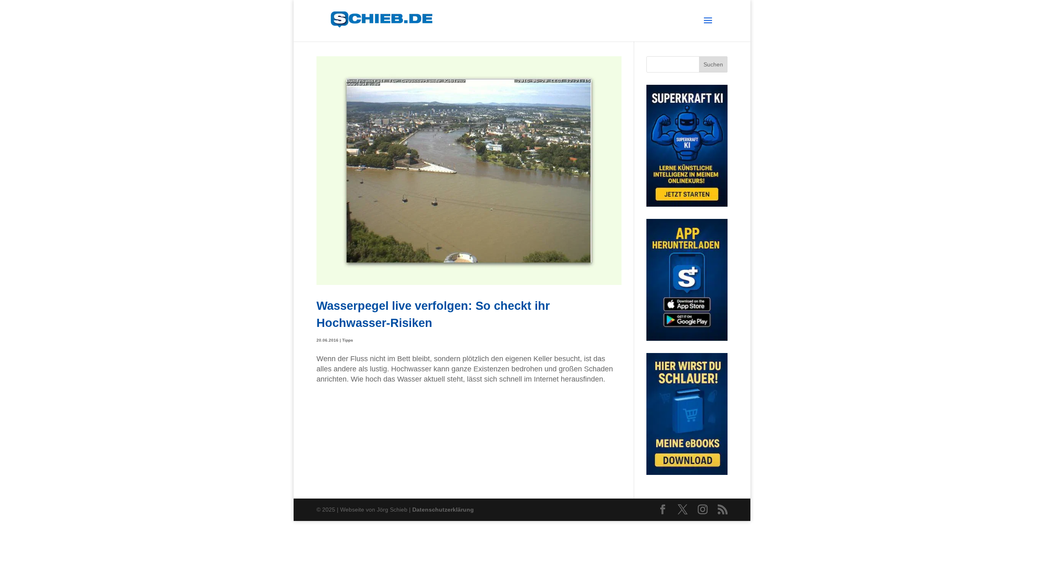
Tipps (347, 340)
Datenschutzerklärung (443, 509)
